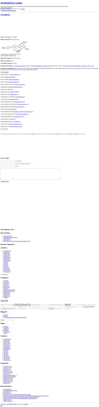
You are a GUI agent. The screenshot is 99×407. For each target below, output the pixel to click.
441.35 (51, 308)
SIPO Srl (13, 119)
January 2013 (6, 256)
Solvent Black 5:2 (7, 236)
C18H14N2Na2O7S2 (92, 304)
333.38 (28, 308)
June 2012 (5, 264)
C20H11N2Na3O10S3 (59, 306)
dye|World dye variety (11, 3)
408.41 (37, 308)
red (47, 68)
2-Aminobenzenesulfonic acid (20, 66)
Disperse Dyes (6, 287)
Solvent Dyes (6, 295)
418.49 (34, 308)
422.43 (9, 306)
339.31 (20, 306)
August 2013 (6, 253)
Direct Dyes (6, 285)
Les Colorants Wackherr (19, 84)
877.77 (67, 308)
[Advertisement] (10, 26)
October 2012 (6, 258)
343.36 (64, 306)
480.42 (37, 306)
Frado (11, 89)
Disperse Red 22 (7, 399)
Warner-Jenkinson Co (15, 74)
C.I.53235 (4, 308)
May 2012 (5, 265)
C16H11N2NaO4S (79, 306)
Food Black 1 (5, 15)
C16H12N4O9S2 (74, 304)
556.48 (2, 304)
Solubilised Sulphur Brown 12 (10, 237)
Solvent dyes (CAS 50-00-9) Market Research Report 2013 (17, 241)
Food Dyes (33, 133)
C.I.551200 (12, 306)
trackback (76, 133)
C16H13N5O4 (11, 308)
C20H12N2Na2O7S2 (22, 304)
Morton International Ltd (16, 124)
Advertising (6, 327)
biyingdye (5, 314)
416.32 (30, 306)
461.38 (62, 304)
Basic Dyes (6, 284)
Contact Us (6, 329)
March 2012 (6, 267)
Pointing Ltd (13, 109)
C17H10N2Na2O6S (8, 304)
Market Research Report (9, 291)
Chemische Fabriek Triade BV (15, 87)
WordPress (25, 404)
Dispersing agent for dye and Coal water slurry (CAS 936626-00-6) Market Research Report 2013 (25, 395)
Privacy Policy (6, 331)
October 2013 (6, 252)
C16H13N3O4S (42, 306)
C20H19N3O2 (43, 304)
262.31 (70, 308)
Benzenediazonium (71, 306)
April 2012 (5, 266)
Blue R (47, 308)
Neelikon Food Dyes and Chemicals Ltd (23, 111)
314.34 (47, 304)
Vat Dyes (5, 297)
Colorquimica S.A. (14, 94)
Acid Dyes (5, 280)
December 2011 (7, 271)
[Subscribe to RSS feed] (6, 7)
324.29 (17, 308)
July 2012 (5, 262)
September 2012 (7, 260)
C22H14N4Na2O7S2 (82, 304)
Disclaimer (5, 330)
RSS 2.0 (58, 133)
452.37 (64, 308)
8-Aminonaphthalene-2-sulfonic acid (41, 66)
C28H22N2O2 (49, 306)
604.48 (31, 308)
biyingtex (5, 316)
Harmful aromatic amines (9, 289)
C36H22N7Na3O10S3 (55, 304)
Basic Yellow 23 (7, 238)
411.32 (16, 306)
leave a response (69, 133)
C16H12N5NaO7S (89, 306)
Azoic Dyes (6, 282)
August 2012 (6, 261)
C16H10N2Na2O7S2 (4, 306)
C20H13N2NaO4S (58, 308)
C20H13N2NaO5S (22, 308)
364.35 (34, 306)
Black (9, 37)
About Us (5, 326)
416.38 (53, 306)
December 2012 (7, 257)
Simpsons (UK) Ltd (18, 116)
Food (7, 37)
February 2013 (6, 254)
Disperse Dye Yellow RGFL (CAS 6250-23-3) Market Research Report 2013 (21, 397)
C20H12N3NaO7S (36, 304)
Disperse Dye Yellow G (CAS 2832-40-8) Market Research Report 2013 (20, 398)
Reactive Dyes (6, 293)
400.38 (23, 306)
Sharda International (10, 77)
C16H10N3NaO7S (42, 308)
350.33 (27, 306)
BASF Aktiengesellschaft (21, 114)
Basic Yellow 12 (7, 240)
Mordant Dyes (6, 292)
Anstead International (14, 79)
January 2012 (6, 270)
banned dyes (6, 283)
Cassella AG (17, 121)
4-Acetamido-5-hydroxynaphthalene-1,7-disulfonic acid (77, 66)
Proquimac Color (14, 99)
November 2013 (7, 250)
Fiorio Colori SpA (14, 92)
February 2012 (6, 269)
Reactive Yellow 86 (7, 401)
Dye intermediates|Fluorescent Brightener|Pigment (14, 317)
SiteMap (5, 333)
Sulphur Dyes (6, 296)
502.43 (68, 304)
